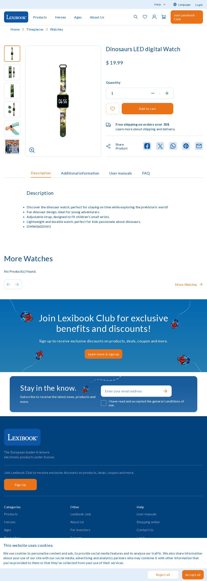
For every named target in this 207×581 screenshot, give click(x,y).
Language (184, 4)
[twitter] (160, 146)
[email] (199, 146)
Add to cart (147, 108)
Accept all (193, 575)
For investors (80, 530)
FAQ (146, 173)
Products (40, 17)
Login (199, 4)
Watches (56, 29)
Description (41, 173)
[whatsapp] (173, 146)
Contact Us (145, 530)
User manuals (120, 173)
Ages (78, 17)
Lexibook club (80, 514)
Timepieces (35, 29)
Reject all (163, 575)
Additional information (80, 173)
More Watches (186, 284)
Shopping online (148, 522)
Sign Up (20, 485)
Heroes (60, 17)
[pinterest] (186, 146)
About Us (97, 17)
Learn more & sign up (103, 354)
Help (157, 4)
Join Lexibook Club (184, 17)
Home (15, 29)
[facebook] (147, 146)
